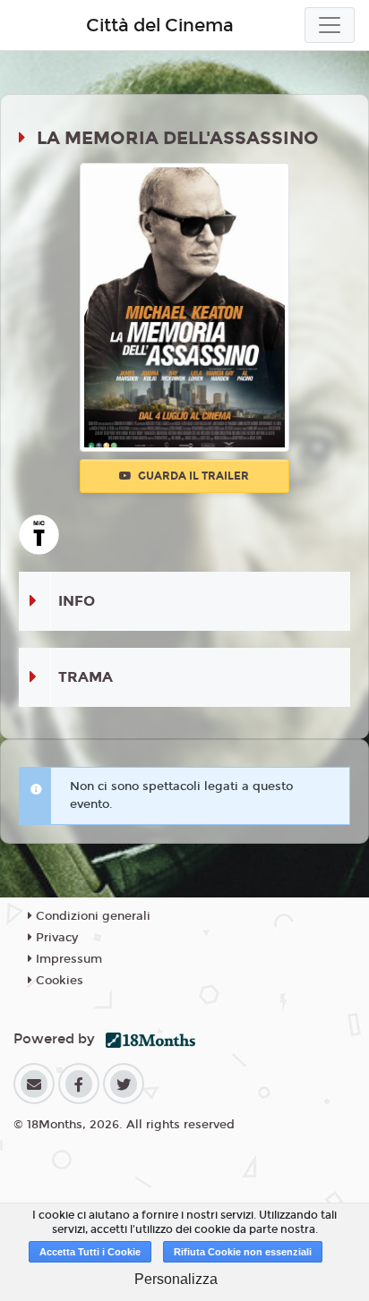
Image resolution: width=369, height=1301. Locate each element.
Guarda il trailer (192, 476)
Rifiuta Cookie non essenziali (243, 1251)
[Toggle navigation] (330, 25)
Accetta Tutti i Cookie (90, 1251)
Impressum (67, 959)
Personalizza (176, 1279)
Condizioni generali (91, 916)
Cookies (57, 981)
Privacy (55, 938)
